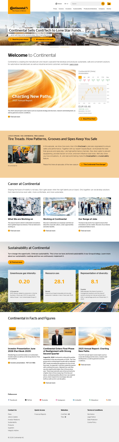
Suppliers (11, 428)
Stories (109, 9)
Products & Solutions (90, 9)
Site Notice (90, 414)
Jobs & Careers (13, 417)
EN (65, 3)
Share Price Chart (89, 119)
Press (55, 9)
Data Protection (92, 419)
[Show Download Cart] (108, 4)
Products (11, 425)
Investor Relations (14, 419)
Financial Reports (40, 414)
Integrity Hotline (13, 430)
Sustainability (77, 9)
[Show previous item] (110, 39)
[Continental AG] (19, 7)
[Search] (103, 3)
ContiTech (64, 414)
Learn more (74, 64)
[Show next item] (115, 39)
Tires (62, 417)
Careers (61, 9)
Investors (68, 9)
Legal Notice (91, 417)
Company (102, 9)
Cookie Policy (91, 422)
